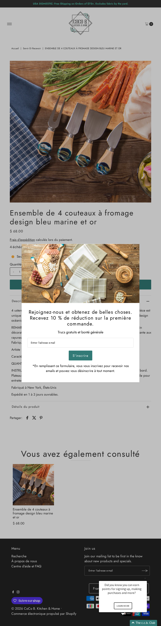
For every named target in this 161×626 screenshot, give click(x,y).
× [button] (145, 578)
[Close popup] (135, 248)
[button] (127, 623)
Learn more (123, 605)
